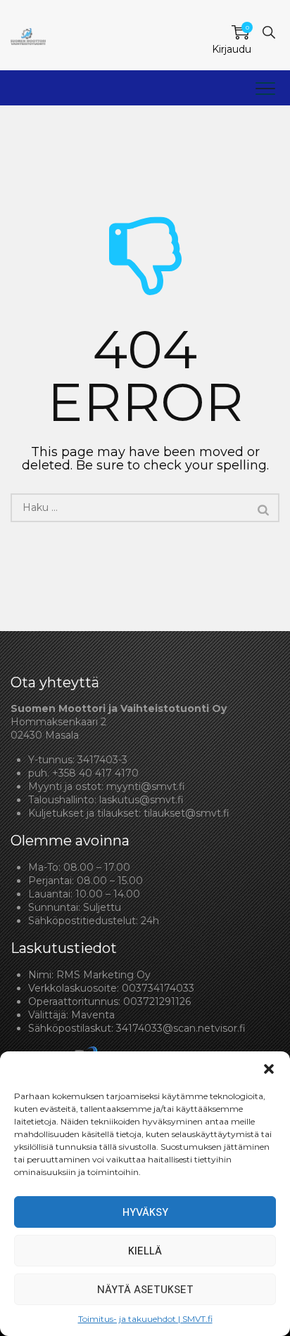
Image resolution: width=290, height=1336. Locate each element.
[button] (269, 1069)
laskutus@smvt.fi (141, 799)
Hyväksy (145, 1212)
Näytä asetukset (145, 1290)
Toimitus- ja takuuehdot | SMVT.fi (145, 1319)
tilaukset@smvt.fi (186, 813)
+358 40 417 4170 (95, 773)
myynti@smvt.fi (145, 786)
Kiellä (145, 1251)
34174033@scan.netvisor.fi (181, 1028)
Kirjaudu (231, 49)
